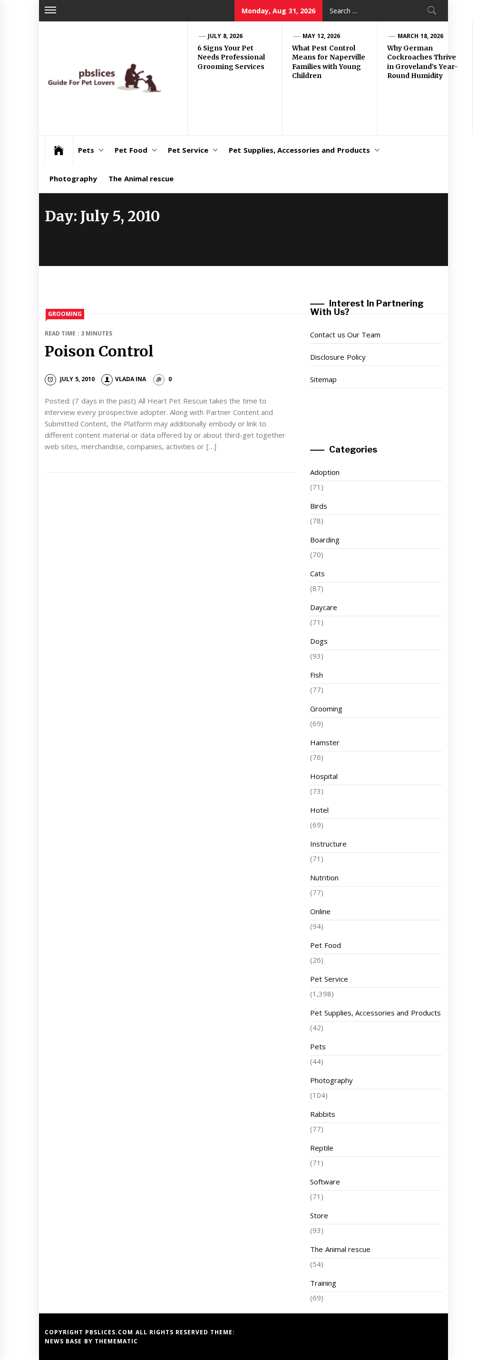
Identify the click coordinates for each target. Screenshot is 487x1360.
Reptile (321, 1148)
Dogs (319, 641)
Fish (316, 675)
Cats (317, 573)
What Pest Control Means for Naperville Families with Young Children (328, 62)
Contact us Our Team (345, 334)
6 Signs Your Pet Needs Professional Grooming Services (231, 57)
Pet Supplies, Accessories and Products (299, 150)
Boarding (325, 539)
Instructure (328, 843)
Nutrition (324, 877)
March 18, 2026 (420, 36)
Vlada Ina (130, 379)
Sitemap (323, 379)
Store (319, 1215)
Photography (73, 178)
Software (325, 1181)
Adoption (325, 472)
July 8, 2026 (225, 36)
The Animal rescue (141, 178)
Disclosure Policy (337, 357)
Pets (86, 150)
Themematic (116, 1341)
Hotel (319, 810)
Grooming (65, 314)
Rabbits (322, 1114)
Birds (318, 506)
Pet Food (131, 150)
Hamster (325, 742)
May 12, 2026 (321, 36)
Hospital (324, 776)
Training (323, 1283)
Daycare (323, 607)
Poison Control (99, 351)
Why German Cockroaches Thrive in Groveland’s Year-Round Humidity (422, 62)
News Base (64, 1341)
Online (320, 911)
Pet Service (188, 150)
